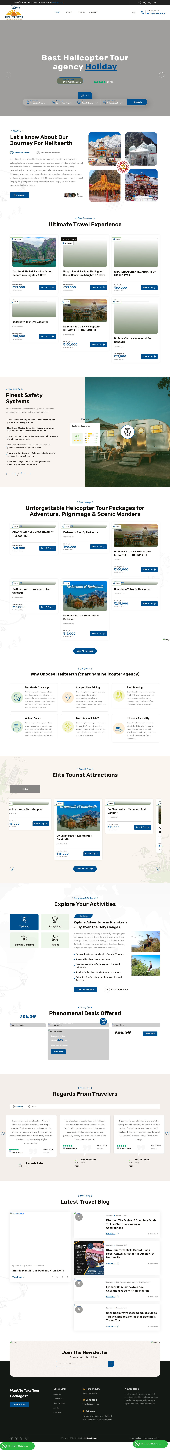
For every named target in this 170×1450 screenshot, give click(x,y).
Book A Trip (46, 287)
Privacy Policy (135, 1438)
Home (57, 12)
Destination (34, 100)
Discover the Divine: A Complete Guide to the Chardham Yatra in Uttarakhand (131, 1224)
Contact (93, 12)
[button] (8, 75)
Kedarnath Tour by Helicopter (30, 322)
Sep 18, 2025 (27, 1266)
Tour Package (59, 1403)
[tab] (24, 922)
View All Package (85, 651)
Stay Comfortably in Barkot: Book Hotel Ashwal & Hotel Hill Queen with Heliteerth (130, 1253)
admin (17, 1266)
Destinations (58, 1398)
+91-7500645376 (72, 82)
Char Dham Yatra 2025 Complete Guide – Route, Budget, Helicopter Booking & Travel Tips (131, 1316)
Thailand (17, 239)
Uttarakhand (17, 326)
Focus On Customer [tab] (50, 152)
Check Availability (85, 989)
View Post (17, 1277)
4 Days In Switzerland (61, 1023)
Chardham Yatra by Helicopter (132, 589)
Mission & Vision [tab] (22, 152)
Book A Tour (19, 1404)
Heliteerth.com (90, 1438)
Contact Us (58, 1412)
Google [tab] (33, 1106)
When (83, 100)
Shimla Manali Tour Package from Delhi (38, 1270)
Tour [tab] (87, 95)
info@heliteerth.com (91, 1404)
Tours (81, 12)
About (69, 12)
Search (138, 102)
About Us (57, 1394)
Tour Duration (111, 100)
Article (56, 1408)
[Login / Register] (133, 12)
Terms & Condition (152, 1438)
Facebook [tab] (19, 1106)
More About (19, 195)
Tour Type (59, 100)
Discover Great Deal (27, 1021)
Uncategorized (121, 1215)
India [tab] (25, 789)
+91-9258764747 (156, 13)
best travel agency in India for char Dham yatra (133, 1282)
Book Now (58, 1052)
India (118, 239)
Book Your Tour (57, 2)
